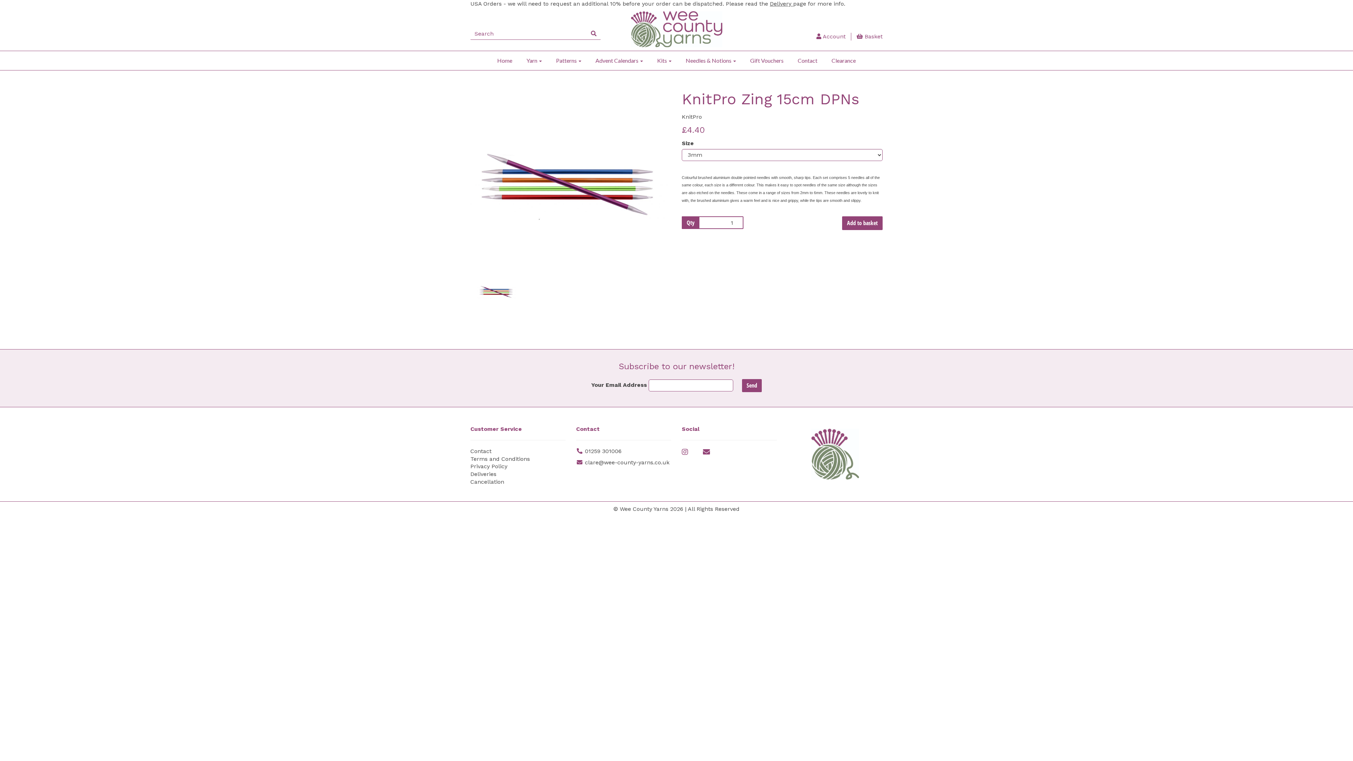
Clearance (844, 60)
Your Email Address (619, 385)
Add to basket (862, 223)
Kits (662, 60)
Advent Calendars (617, 60)
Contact (807, 60)
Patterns (567, 60)
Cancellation (487, 481)
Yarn (532, 60)
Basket (873, 36)
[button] (489, 220)
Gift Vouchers (767, 60)
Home (504, 60)
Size (688, 143)
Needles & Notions (709, 60)
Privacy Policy (488, 466)
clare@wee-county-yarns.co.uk (627, 462)
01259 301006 (603, 451)
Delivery (781, 3)
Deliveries (483, 474)
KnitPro (692, 116)
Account (833, 36)
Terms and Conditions (500, 459)
